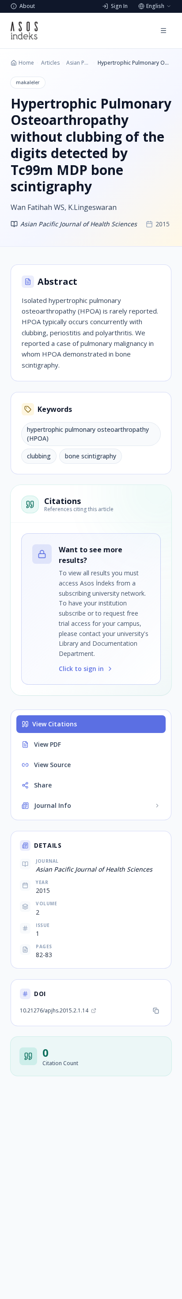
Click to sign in (81, 668)
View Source (52, 764)
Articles (50, 62)
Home (26, 62)
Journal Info (52, 805)
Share (43, 785)
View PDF (47, 744)
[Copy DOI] (156, 1010)
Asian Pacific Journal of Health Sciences (78, 62)
